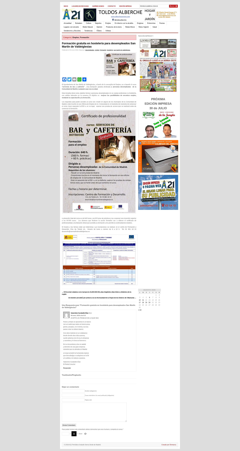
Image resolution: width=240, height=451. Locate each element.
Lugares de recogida (80, 6)
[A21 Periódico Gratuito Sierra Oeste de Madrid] (72, 21)
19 (146, 302)
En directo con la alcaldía (124, 23)
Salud (155, 27)
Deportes (98, 23)
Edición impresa (125, 6)
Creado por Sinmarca (169, 445)
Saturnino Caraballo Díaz (79, 313)
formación (103, 50)
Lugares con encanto (71, 27)
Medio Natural (88, 27)
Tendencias (88, 31)
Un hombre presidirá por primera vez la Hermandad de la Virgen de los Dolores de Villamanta (102, 298)
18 (143, 302)
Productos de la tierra (114, 27)
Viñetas (108, 31)
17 (140, 302)
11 (143, 300)
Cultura (88, 23)
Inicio (66, 6)
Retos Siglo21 (144, 27)
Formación (84, 37)
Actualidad (67, 23)
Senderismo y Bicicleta (72, 31)
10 (140, 300)
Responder (67, 368)
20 (149, 302)
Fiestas (162, 23)
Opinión (99, 27)
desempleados (89, 50)
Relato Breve (130, 27)
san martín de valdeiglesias (122, 50)
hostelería (110, 50)
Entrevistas (151, 23)
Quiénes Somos (98, 6)
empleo (97, 50)
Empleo (108, 23)
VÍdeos (99, 31)
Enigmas (140, 23)
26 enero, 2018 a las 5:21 (78, 315)
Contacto (112, 6)
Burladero (78, 23)
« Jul (139, 310)
